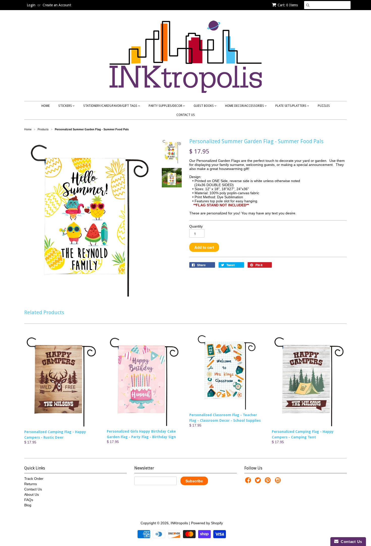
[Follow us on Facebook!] (249, 481)
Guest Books (204, 106)
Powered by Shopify (207, 523)
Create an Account (57, 5)
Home (45, 106)
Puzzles (324, 106)
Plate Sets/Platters (291, 106)
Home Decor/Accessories (245, 106)
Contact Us (185, 115)
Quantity (196, 226)
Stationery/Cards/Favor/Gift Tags (110, 106)
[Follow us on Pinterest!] (268, 481)
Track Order (33, 479)
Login (31, 5)
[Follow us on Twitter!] (258, 481)
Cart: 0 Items (288, 5)
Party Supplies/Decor (166, 106)
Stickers (65, 106)
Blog (27, 505)
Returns (30, 484)
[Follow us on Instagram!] (278, 481)
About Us (31, 494)
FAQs (28, 500)
